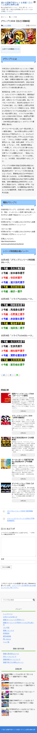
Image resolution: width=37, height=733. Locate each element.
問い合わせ (7, 639)
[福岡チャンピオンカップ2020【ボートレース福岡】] (6, 398)
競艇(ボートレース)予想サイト (14, 620)
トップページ (8, 614)
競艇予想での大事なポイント (13, 662)
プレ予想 (6, 627)
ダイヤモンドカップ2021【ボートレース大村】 (23, 484)
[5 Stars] (35, 25)
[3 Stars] (33, 25)
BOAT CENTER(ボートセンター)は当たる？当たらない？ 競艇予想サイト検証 (22, 685)
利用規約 (6, 633)
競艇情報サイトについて (11, 659)
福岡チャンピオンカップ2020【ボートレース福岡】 (23, 395)
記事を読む (23, 411)
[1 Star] (30, 25)
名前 (2, 559)
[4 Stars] (34, 25)
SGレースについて (9, 656)
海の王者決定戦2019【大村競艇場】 (23, 439)
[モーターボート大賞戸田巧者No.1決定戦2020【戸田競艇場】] (6, 464)
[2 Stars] (31, 25)
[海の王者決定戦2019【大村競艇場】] (6, 442)
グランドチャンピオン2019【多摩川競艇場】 (22, 417)
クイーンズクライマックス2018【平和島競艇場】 (20, 519)
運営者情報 (7, 636)
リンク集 (6, 642)
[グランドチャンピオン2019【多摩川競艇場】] (6, 420)
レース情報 (7, 25)
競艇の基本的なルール (11, 654)
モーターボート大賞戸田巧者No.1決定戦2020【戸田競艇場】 (23, 461)
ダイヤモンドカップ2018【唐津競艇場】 (20, 512)
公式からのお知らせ (10, 617)
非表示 (17, 49)
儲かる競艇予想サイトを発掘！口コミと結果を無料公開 (17, 3)
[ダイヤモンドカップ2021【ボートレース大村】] (6, 488)
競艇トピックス (8, 630)
